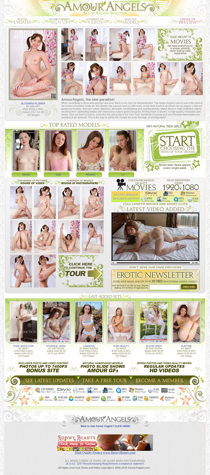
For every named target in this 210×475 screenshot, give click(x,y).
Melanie (90, 174)
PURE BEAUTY (121, 346)
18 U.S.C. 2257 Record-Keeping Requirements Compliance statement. (105, 463)
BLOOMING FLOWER (33, 103)
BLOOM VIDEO (154, 346)
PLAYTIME (186, 346)
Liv (122, 174)
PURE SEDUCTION (24, 346)
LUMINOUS (89, 346)
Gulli (58, 174)
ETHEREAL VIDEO (56, 346)
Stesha (26, 174)
